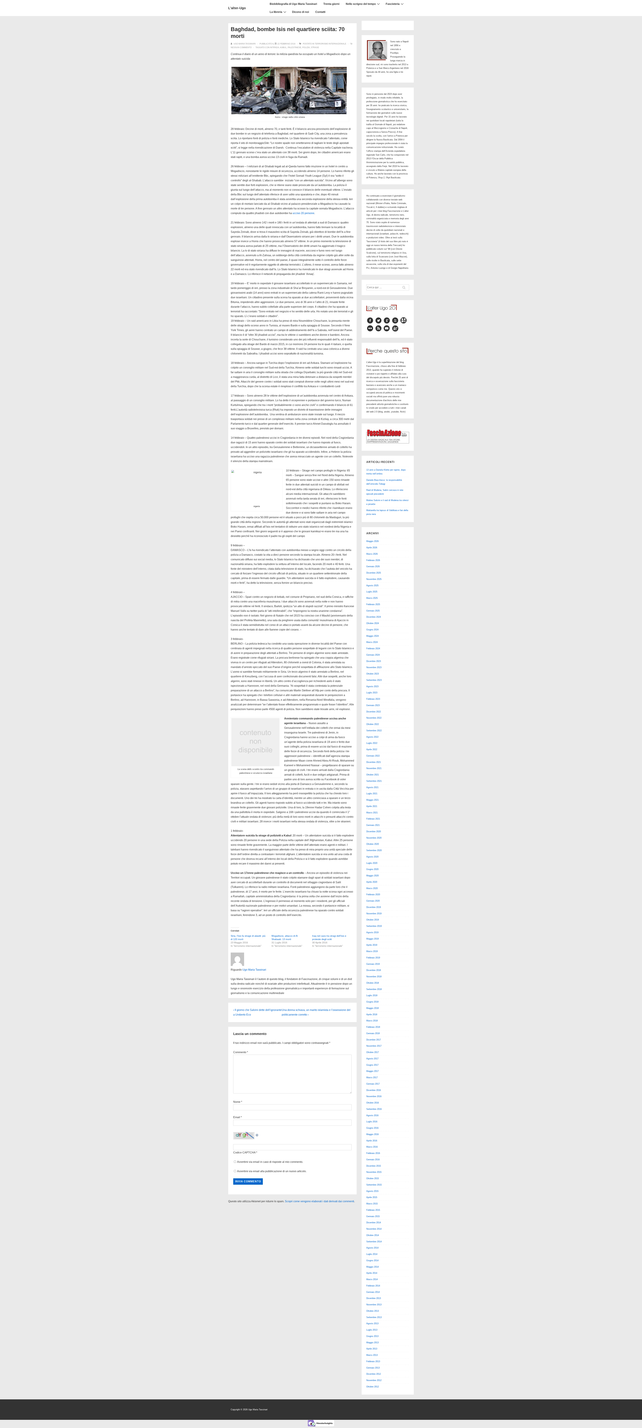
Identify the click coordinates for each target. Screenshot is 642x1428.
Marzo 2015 (372, 1203)
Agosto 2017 (372, 1058)
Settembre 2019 (374, 926)
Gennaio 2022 (373, 756)
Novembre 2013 (374, 1304)
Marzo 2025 (372, 598)
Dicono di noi (300, 12)
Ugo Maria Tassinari (254, 969)
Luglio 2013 (371, 1330)
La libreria (276, 12)
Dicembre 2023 (373, 661)
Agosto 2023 (372, 686)
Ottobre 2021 (372, 774)
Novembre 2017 (374, 1046)
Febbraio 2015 (373, 1210)
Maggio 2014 (372, 1267)
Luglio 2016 (371, 1121)
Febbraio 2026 (373, 560)
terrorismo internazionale (330, 44)
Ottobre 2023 (372, 673)
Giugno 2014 (372, 1260)
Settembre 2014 (374, 1241)
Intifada (274, 47)
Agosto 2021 (372, 787)
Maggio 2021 (372, 800)
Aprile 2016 (371, 1140)
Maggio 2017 (372, 1071)
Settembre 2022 (374, 730)
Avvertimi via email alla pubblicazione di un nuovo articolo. (271, 1171)
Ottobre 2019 (372, 919)
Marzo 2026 (372, 554)
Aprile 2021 (371, 806)
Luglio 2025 (371, 591)
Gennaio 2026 (373, 566)
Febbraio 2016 (373, 1153)
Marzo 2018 (372, 1020)
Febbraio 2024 (373, 648)
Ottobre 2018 (372, 983)
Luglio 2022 (371, 743)
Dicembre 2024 (373, 617)
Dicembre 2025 (373, 573)
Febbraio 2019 (373, 957)
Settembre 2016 (374, 1109)
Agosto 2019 (372, 932)
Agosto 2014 (372, 1248)
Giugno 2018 (372, 1002)
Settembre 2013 (374, 1317)
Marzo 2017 (372, 1077)
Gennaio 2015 (373, 1216)
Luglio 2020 (371, 863)
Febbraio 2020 (373, 894)
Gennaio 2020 (373, 901)
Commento (240, 1052)
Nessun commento (241, 47)
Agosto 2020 (372, 856)
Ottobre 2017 (372, 1052)
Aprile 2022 (371, 749)
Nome (236, 1101)
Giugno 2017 (372, 1065)
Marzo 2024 (372, 642)
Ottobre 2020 (372, 844)
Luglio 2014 (371, 1254)
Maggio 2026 (372, 541)
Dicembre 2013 (373, 1298)
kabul (283, 47)
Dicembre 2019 (373, 907)
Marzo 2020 (372, 888)
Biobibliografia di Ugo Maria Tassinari (293, 4)
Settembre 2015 (374, 1185)
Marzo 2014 (372, 1279)
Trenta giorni (331, 4)
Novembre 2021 (374, 768)
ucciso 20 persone (303, 213)
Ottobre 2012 (372, 1386)
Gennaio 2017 (373, 1084)
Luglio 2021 (371, 793)
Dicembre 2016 (373, 1090)
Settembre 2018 (374, 989)
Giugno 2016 (372, 1128)
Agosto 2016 (372, 1115)
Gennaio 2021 (373, 825)
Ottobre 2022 (372, 724)
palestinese (294, 47)
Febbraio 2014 (373, 1285)
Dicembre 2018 (373, 970)
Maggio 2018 (372, 1008)
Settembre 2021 (374, 781)
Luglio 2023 (371, 692)
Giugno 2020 (372, 869)
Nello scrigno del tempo (361, 4)
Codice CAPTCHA (244, 1152)
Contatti (320, 12)
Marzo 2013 (372, 1355)
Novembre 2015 (374, 1172)
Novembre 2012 (374, 1380)
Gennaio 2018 (373, 1033)
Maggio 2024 (372, 636)
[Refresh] (257, 1134)
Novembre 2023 (374, 667)
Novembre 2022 (374, 718)
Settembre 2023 (374, 680)
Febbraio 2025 (373, 604)
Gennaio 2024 (373, 655)
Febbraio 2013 (373, 1361)
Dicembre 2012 (373, 1374)
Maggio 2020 (372, 875)
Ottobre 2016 (372, 1102)
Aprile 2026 (371, 547)
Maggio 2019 (372, 939)
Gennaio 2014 (373, 1292)
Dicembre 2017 (373, 1039)
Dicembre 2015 (373, 1166)
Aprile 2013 (371, 1348)
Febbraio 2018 (373, 1027)
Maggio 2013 (372, 1342)
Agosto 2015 (372, 1191)
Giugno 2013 (372, 1336)
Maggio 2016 (372, 1134)
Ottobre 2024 (372, 623)
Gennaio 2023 (373, 705)
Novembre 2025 (374, 579)
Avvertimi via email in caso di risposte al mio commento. (270, 1161)
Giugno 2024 (372, 629)
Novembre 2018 (374, 976)
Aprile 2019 (371, 945)
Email (236, 1117)
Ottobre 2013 (372, 1311)
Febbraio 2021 (373, 819)
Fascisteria (393, 4)
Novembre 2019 (374, 913)
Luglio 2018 (371, 995)
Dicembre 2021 (373, 762)
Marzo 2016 (372, 1147)
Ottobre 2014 (372, 1235)
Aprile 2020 (371, 882)
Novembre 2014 (374, 1229)
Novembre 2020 (374, 838)
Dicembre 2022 (373, 711)
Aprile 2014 (371, 1273)
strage (315, 47)
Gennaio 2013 (373, 1368)
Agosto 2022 (372, 737)
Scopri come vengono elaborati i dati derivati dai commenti (319, 1201)
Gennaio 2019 (373, 964)
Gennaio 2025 (373, 610)
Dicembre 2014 (373, 1222)
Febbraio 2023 (373, 699)
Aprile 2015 (371, 1197)
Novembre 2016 (374, 1096)
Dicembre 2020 (373, 831)
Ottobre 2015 (372, 1178)
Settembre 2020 (374, 850)
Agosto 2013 (372, 1323)
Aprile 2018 (371, 1014)
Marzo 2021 (372, 812)
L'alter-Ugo (237, 8)
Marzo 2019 (372, 951)
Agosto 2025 (372, 585)
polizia (306, 47)
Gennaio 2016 (373, 1159)
